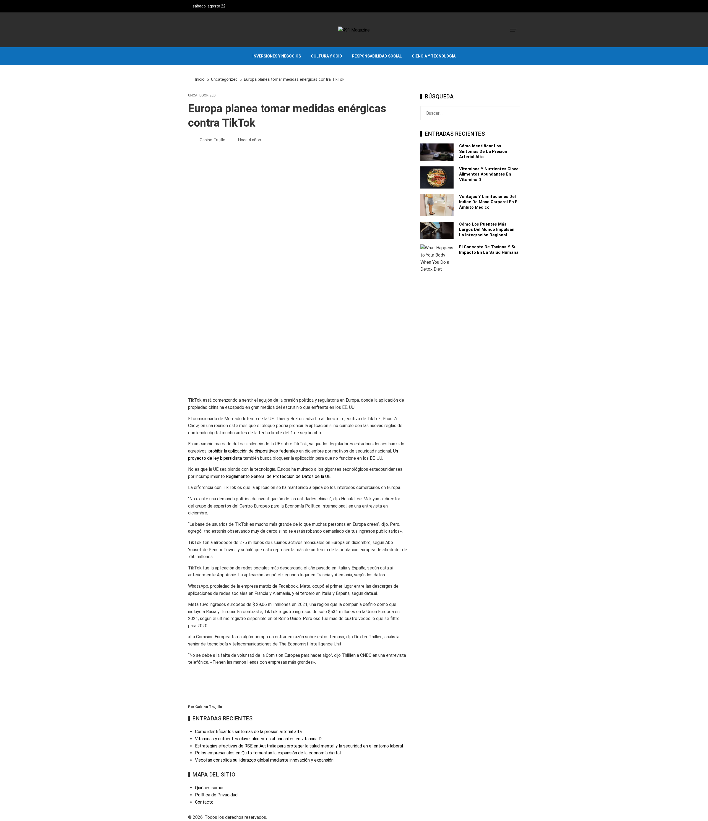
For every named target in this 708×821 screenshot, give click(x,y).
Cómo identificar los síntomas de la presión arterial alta (483, 151)
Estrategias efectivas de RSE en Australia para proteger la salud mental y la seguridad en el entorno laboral (299, 746)
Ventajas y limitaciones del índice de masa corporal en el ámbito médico (489, 202)
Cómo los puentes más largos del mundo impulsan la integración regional (486, 229)
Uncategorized (202, 95)
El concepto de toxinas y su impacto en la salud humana (489, 249)
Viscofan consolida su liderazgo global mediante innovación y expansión (264, 760)
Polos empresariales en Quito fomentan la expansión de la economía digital (268, 752)
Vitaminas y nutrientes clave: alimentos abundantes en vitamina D (489, 174)
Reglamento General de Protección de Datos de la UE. (278, 476)
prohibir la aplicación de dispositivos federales (253, 451)
